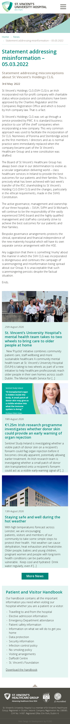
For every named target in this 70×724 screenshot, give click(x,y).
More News (35, 576)
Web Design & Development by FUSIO (35, 721)
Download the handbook (21, 670)
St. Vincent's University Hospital (24, 6)
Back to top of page (35, 685)
